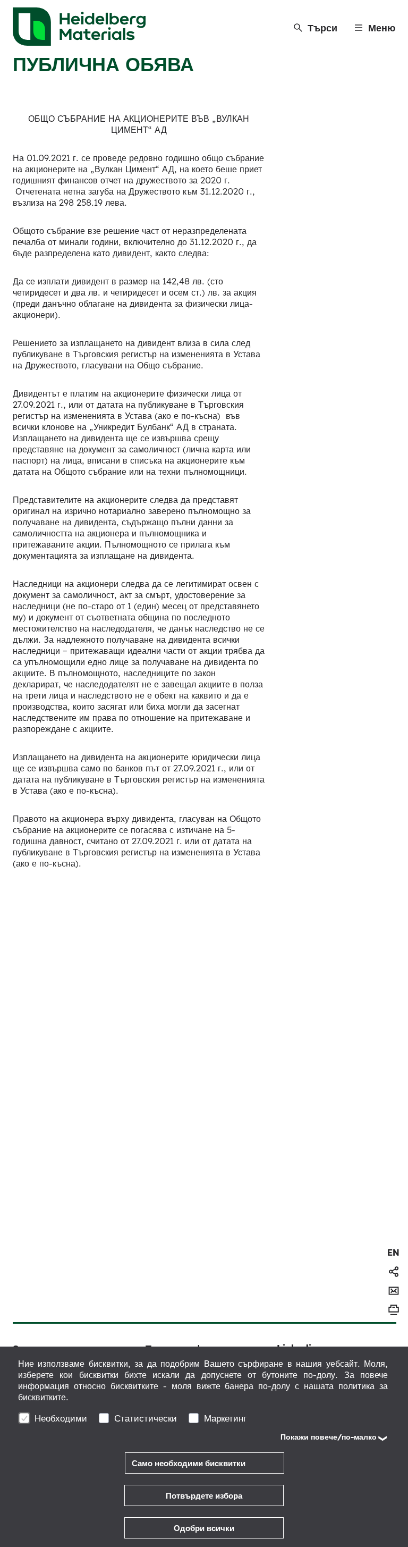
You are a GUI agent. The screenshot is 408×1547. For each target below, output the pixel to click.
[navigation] (393, 1252)
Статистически (145, 1418)
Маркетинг (225, 1418)
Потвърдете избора (204, 1496)
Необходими (61, 1418)
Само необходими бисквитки (188, 1463)
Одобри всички (204, 1528)
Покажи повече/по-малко (328, 1437)
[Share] (393, 1271)
